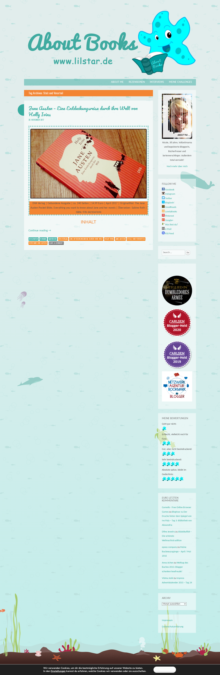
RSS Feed (169, 233)
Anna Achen (167, 563)
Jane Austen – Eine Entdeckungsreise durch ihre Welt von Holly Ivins (83, 111)
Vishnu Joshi (167, 578)
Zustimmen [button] (165, 669)
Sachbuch (52, 239)
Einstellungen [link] (58, 671)
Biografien (33, 239)
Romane (43, 239)
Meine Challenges (180, 82)
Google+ (169, 220)
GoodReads (170, 207)
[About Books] (110, 76)
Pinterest (169, 216)
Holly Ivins (109, 239)
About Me (117, 82)
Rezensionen (137, 82)
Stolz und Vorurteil (136, 239)
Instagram (170, 194)
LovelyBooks (171, 211)
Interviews (157, 82)
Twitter (168, 198)
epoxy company (169, 547)
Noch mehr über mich (177, 166)
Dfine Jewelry (168, 532)
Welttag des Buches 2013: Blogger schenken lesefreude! (175, 567)
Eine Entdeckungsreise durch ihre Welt (86, 239)
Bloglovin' (169, 203)
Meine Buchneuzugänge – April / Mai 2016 (176, 551)
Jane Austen (120, 239)
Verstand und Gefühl (38, 243)
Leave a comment (56, 243)
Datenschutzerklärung (172, 626)
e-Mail (168, 229)
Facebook (169, 189)
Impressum (167, 620)
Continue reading (40, 230)
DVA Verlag (63, 239)
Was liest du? (171, 224)
